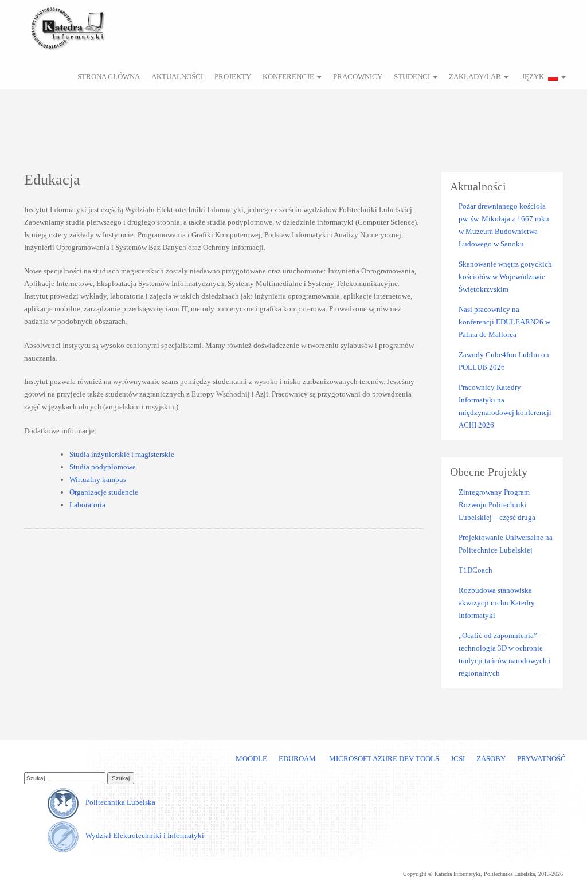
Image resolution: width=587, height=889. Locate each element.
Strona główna (108, 76)
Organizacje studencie (103, 492)
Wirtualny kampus (97, 479)
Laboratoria (87, 504)
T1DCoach (475, 570)
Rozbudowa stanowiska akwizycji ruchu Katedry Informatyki (497, 603)
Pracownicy (357, 76)
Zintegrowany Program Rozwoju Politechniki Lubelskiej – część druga (497, 505)
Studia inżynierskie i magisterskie (121, 454)
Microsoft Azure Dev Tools (383, 758)
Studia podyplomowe (102, 467)
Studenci (413, 76)
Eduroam (297, 758)
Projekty (232, 76)
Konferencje (289, 76)
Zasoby (491, 758)
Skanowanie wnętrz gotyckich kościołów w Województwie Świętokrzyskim (505, 276)
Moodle (251, 758)
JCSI (458, 758)
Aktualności (177, 76)
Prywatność (541, 758)
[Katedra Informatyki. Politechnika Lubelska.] (67, 27)
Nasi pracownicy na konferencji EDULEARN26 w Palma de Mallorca (504, 322)
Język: (534, 76)
